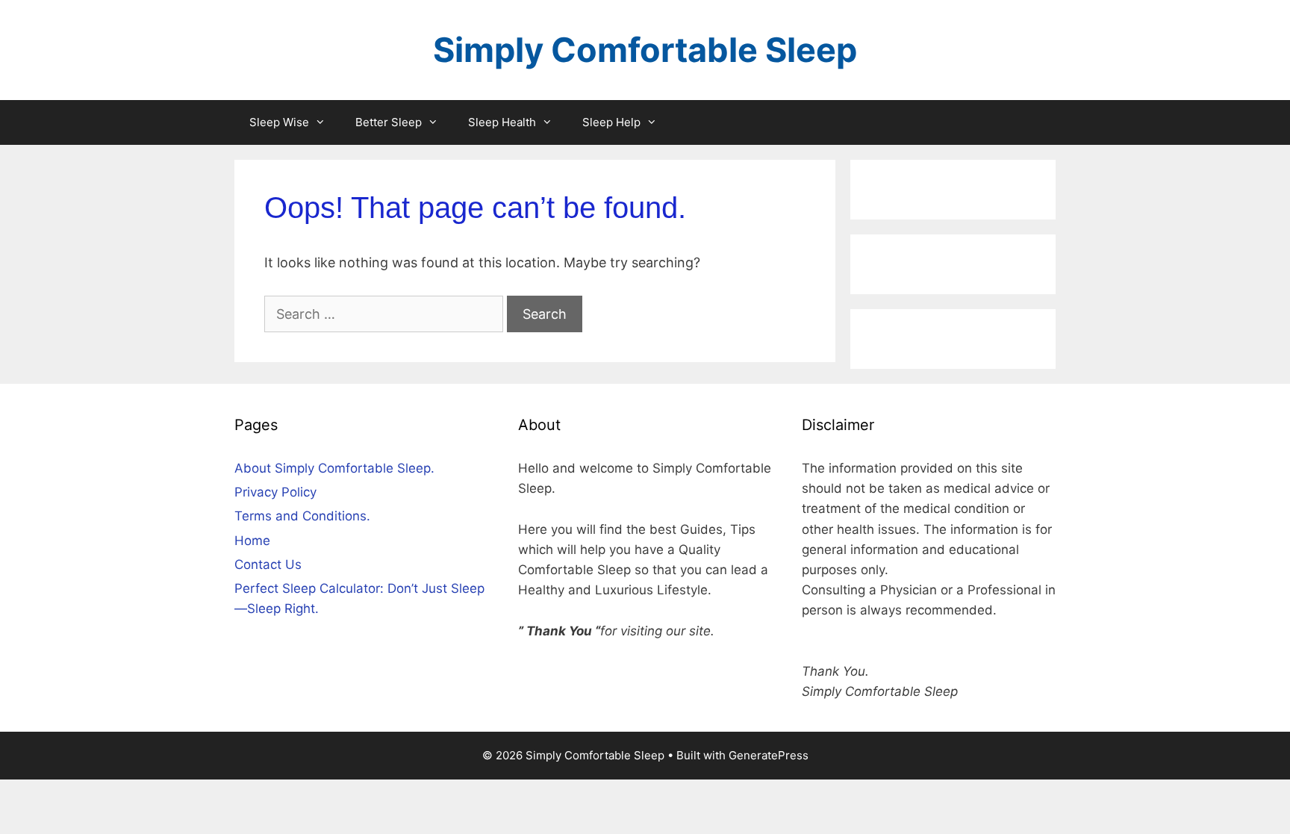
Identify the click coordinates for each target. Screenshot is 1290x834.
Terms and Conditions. (302, 515)
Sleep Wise (279, 122)
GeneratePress (768, 755)
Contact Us (268, 564)
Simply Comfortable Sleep (645, 49)
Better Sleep (388, 122)
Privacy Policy (275, 492)
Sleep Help (611, 122)
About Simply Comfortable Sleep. (334, 468)
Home (252, 540)
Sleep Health (502, 122)
